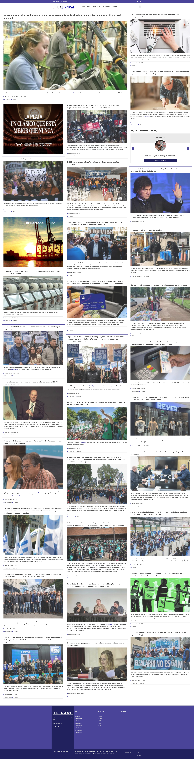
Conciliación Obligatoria (15, 96)
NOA (100, 723)
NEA (100, 720)
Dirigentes (115, 6)
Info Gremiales (135, 122)
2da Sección (79, 718)
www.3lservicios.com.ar (58, 753)
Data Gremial (71, 153)
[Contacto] (140, 1)
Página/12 (7, 209)
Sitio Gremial (71, 213)
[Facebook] (135, 1)
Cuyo (100, 725)
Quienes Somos (129, 752)
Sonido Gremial (8, 565)
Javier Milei (72, 93)
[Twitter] (138, 1)
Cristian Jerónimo (160, 137)
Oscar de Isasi (16, 495)
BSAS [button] (88, 6)
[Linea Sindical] (65, 7)
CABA (100, 716)
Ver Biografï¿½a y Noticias (160, 160)
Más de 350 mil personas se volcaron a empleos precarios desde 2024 (158, 285)
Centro (100, 718)
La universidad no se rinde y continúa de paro (21, 159)
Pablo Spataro (38, 492)
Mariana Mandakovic (28, 492)
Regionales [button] (96, 6)
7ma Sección (79, 730)
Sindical (7, 96)
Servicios (137, 752)
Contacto (138, 755)
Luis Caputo (14, 369)
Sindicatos (106, 6)
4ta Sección (79, 723)
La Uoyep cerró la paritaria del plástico (146, 230)
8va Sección (79, 732)
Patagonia (101, 727)
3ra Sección (79, 720)
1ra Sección (79, 716)
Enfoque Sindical (136, 62)
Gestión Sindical (9, 317)
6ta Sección (79, 727)
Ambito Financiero (9, 373)
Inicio (83, 6)
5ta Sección (79, 725)
